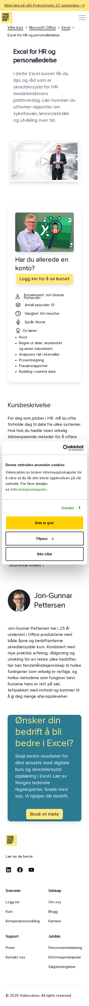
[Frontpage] (6, 17)
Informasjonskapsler (29, 489)
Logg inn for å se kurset (45, 278)
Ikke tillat (44, 554)
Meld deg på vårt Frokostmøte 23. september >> (45, 5)
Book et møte (44, 814)
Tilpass (42, 538)
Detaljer (68, 508)
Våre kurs (15, 27)
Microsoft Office (42, 27)
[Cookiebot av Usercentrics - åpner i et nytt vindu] (63, 448)
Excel (66, 27)
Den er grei (44, 523)
